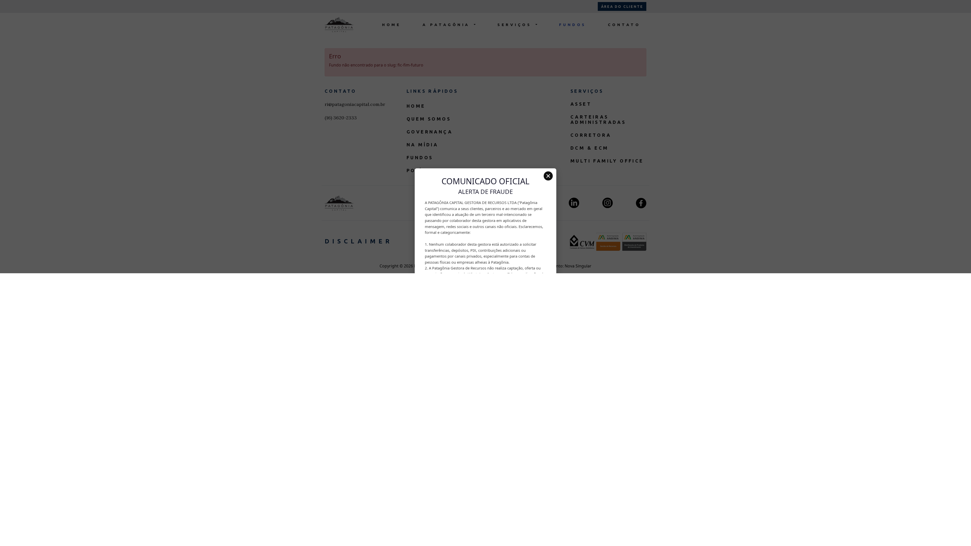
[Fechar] (548, 175)
